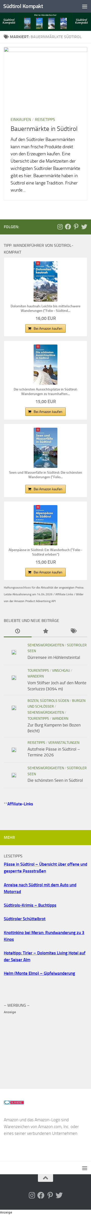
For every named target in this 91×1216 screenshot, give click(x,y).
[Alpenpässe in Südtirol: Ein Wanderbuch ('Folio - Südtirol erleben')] (45, 525)
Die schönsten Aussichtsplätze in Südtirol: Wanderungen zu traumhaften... (45, 391)
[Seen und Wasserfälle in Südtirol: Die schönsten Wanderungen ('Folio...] (45, 448)
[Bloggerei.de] (14, 1102)
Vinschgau (61, 670)
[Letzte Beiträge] (18, 631)
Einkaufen (21, 119)
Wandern (36, 676)
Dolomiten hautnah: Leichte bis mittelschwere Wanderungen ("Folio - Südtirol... (45, 308)
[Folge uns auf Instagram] (60, 227)
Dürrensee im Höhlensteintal (54, 657)
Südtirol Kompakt (23, 6)
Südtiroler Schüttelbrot (25, 918)
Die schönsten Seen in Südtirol (55, 780)
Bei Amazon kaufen (48, 328)
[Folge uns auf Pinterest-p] (76, 227)
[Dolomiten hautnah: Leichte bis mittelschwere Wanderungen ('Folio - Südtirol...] (45, 281)
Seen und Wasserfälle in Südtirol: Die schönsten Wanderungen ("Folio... (45, 474)
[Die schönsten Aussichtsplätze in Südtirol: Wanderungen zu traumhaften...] (45, 365)
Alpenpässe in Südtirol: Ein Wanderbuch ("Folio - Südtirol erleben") (45, 552)
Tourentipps (38, 670)
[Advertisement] (45, 1046)
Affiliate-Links (20, 803)
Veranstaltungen (63, 743)
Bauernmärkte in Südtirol (44, 128)
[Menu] (84, 6)
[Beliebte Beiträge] (45, 631)
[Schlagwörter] (73, 631)
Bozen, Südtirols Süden (48, 701)
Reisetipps (45, 119)
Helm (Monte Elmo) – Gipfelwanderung (39, 973)
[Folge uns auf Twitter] (84, 227)
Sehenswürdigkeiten (46, 645)
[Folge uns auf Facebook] (68, 227)
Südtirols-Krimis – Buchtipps (30, 905)
